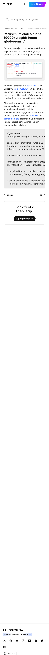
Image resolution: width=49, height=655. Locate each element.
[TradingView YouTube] (17, 641)
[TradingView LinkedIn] (29, 641)
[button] (10, 28)
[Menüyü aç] (3, 4)
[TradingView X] (4, 641)
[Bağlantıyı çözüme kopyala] (24, 42)
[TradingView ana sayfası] (9, 4)
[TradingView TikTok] (42, 641)
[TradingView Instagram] (23, 641)
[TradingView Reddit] (4, 647)
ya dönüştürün (21, 88)
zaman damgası (11, 118)
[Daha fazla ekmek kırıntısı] (22, 28)
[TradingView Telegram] (36, 641)
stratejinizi (32, 85)
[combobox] (24, 19)
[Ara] (24, 4)
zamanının (34, 115)
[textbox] (25, 19)
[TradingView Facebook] (11, 641)
